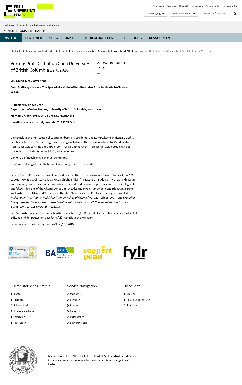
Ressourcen (159, 38)
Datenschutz (212, 6)
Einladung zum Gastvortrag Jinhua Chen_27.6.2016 (42, 224)
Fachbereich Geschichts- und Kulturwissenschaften (31, 25)
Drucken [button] (131, 293)
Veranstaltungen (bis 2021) (115, 51)
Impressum (197, 6)
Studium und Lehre (98, 38)
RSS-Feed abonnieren (138, 299)
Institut (11, 38)
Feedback (131, 305)
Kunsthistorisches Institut (26, 30)
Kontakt (183, 6)
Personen (172, 6)
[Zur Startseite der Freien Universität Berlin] (29, 11)
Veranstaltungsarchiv (84, 51)
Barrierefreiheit (230, 6)
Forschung (132, 38)
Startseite (158, 6)
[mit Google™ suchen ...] (235, 13)
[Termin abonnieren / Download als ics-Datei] (117, 74)
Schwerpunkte (62, 38)
